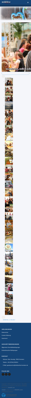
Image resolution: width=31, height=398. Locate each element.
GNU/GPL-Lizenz (19, 389)
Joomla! (3, 389)
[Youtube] (6, 374)
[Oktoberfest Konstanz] (6, 3)
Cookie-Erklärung (6, 335)
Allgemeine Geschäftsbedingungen (11, 347)
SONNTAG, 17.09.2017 (9, 319)
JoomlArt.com (11, 387)
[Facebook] (3, 374)
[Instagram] (9, 374)
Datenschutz (5, 332)
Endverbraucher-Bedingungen (9, 350)
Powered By (9, 395)
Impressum (5, 338)
